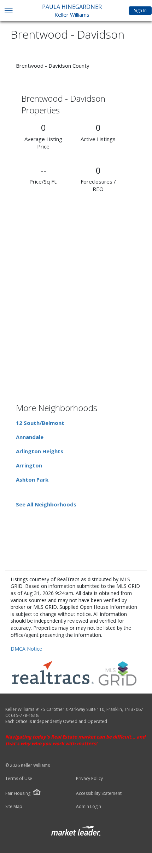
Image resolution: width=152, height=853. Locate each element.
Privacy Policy (89, 778)
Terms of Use (18, 778)
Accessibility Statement (99, 793)
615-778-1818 (25, 715)
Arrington (29, 465)
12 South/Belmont (40, 422)
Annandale (29, 436)
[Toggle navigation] (8, 11)
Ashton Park (32, 479)
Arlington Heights (39, 451)
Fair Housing (17, 793)
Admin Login (88, 806)
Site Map (13, 806)
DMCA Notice (26, 648)
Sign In (140, 10)
